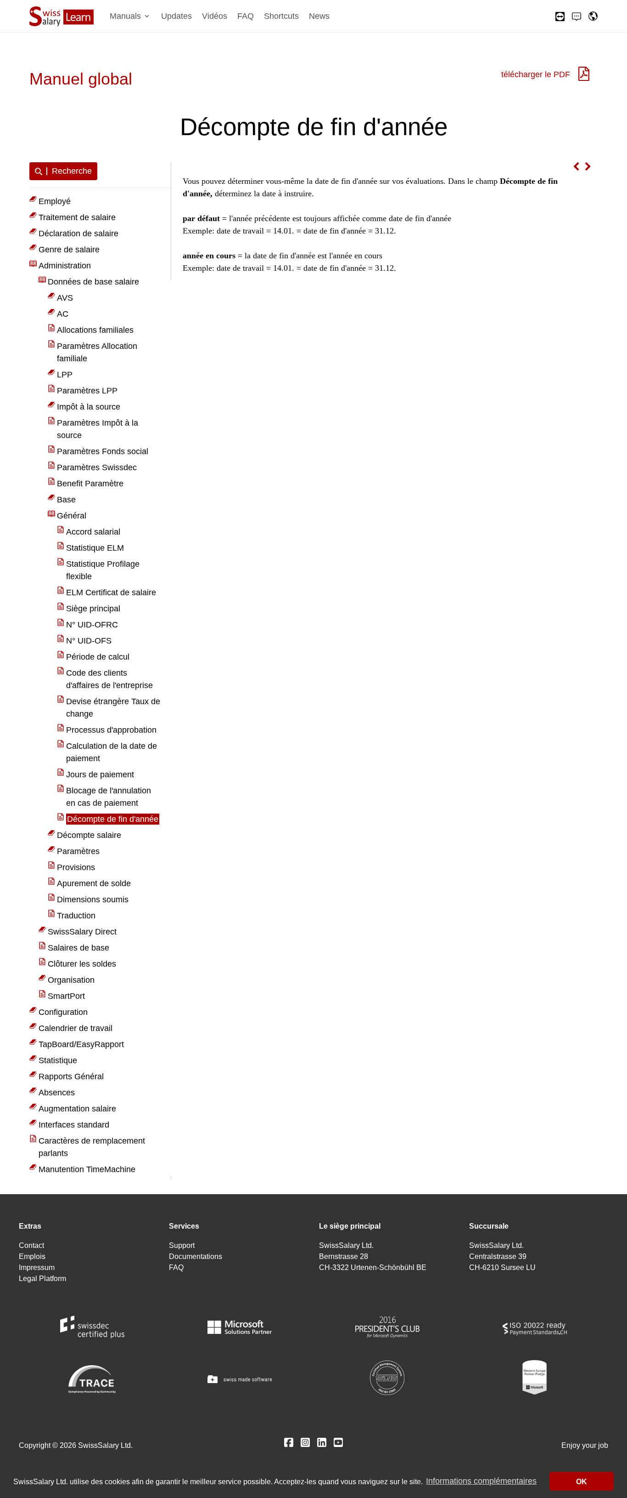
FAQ (245, 16)
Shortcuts (281, 16)
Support (182, 1245)
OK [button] (581, 1481)
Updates (176, 16)
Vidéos (214, 16)
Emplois (32, 1256)
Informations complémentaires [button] (481, 1481)
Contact (31, 1245)
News (319, 16)
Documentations (195, 1256)
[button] (130, 16)
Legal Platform (42, 1278)
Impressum (37, 1267)
